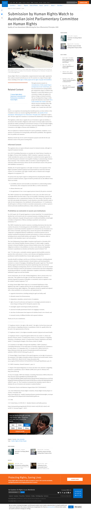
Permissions (28, 496)
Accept (70, 507)
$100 (20, 425)
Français (24, 2)
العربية (11, 2)
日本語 (32, 2)
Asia (18, 439)
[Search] (76, 2)
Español (44, 2)
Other (27, 428)
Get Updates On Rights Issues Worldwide (21, 490)
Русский (40, 2)
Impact (41, 5)
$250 (27, 425)
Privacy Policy (22, 496)
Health (13, 441)
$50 (13, 425)
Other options (78, 507)
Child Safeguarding (39, 496)
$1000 (20, 428)
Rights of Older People (20, 441)
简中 (14, 2)
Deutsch (28, 2)
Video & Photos (34, 5)
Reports (26, 5)
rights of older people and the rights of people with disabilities (36, 79)
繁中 (17, 2)
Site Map (33, 496)
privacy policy (51, 507)
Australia (22, 439)
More (49, 2)
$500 (13, 428)
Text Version (46, 496)
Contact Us (11, 496)
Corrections (16, 496)
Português (36, 2)
